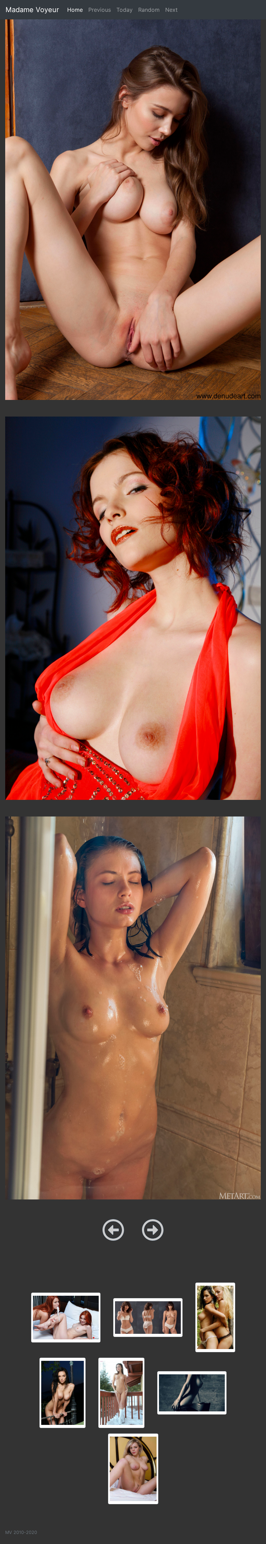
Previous (99, 9)
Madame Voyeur (32, 10)
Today (124, 9)
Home (76, 9)
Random (149, 9)
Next (171, 9)
